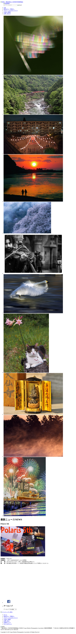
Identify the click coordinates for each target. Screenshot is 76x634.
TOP (5, 7)
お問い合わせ (7, 13)
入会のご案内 (7, 12)
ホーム (5, 614)
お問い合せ (7, 621)
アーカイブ (7, 609)
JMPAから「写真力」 (9, 9)
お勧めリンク (7, 622)
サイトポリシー (8, 624)
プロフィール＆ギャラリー (11, 10)
